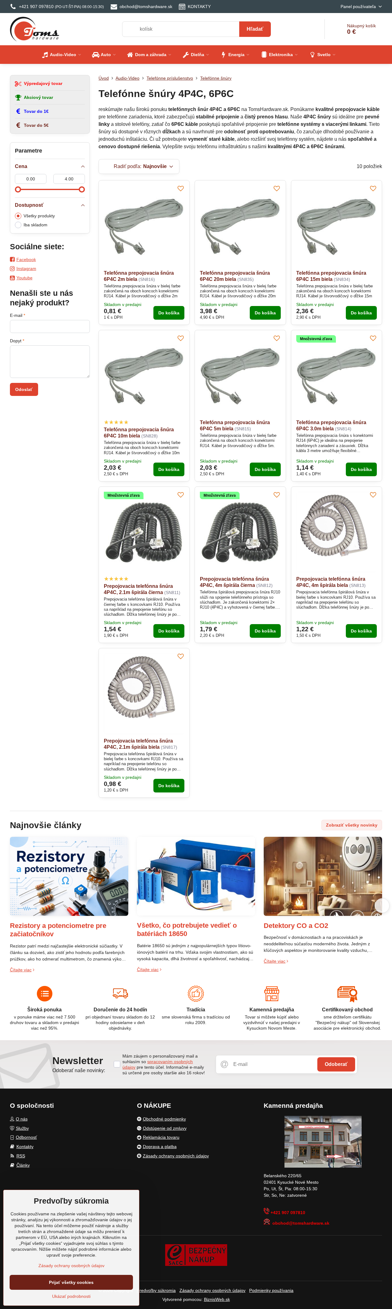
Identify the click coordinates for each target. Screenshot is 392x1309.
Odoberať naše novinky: (78, 1070)
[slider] (18, 189)
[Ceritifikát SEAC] (196, 1254)
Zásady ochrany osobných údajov (212, 1290)
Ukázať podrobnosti (71, 1296)
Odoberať (336, 1064)
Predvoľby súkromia (156, 1290)
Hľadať (255, 29)
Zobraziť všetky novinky (351, 825)
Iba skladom (35, 224)
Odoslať (24, 389)
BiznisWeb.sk (217, 1299)
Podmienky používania (271, 1290)
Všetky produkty (39, 215)
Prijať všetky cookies (71, 1282)
